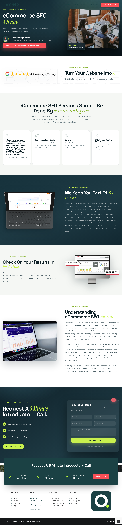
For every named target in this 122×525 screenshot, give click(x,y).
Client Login (94, 4)
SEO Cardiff (17, 503)
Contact (75, 4)
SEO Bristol (74, 498)
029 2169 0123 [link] (35, 509)
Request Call (13, 447)
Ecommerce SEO (57, 501)
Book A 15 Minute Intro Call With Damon (24, 46)
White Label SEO (57, 506)
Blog (14, 506)
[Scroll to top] (118, 521)
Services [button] (83, 4)
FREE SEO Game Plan (93, 440)
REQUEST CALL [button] (101, 476)
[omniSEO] (11, 5)
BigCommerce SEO (57, 503)
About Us (67, 4)
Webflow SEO (56, 498)
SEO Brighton (75, 501)
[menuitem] (67, 4)
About (15, 498)
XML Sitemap (37, 521)
